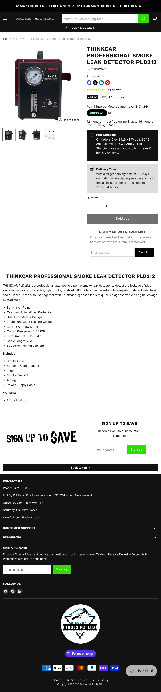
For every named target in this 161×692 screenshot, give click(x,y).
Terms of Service (77, 680)
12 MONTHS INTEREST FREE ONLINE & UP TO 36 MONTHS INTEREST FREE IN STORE (80, 6)
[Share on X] (95, 82)
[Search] (143, 18)
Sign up (137, 449)
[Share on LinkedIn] (101, 82)
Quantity (92, 197)
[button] (96, 90)
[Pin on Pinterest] (107, 82)
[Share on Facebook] (89, 82)
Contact (57, 680)
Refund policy (100, 680)
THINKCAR (98, 69)
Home (7, 38)
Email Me (144, 252)
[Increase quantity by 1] (121, 206)
